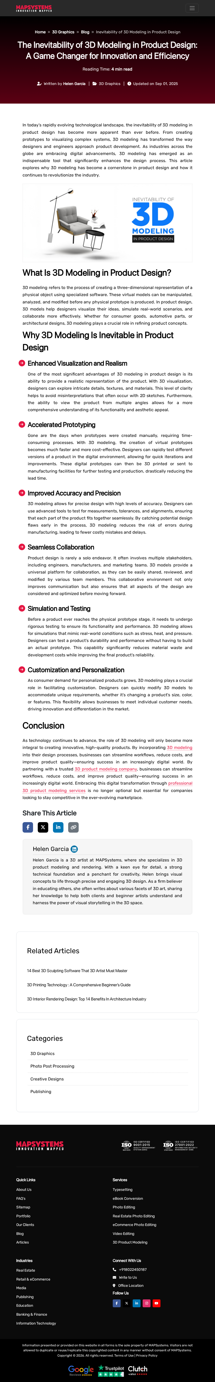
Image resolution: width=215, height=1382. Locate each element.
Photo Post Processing (52, 1066)
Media (21, 1288)
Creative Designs (47, 1078)
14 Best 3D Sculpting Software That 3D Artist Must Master (77, 970)
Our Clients (25, 1225)
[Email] (11, 589)
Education (24, 1305)
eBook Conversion (128, 1198)
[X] (43, 827)
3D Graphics (42, 1053)
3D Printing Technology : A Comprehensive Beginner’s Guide (79, 984)
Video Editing (123, 1233)
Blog (20, 1233)
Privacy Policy (147, 1355)
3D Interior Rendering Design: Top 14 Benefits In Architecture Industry (86, 999)
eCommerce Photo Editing (134, 1225)
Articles (22, 1242)
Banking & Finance (31, 1314)
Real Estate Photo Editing (134, 1216)
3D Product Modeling (130, 1242)
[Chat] (11, 574)
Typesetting (122, 1189)
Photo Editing (124, 1207)
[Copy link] (73, 827)
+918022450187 (133, 1269)
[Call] (11, 604)
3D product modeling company (106, 769)
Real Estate (25, 1270)
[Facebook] (28, 827)
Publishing (40, 1091)
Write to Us (128, 1277)
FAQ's (20, 1198)
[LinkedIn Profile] (74, 849)
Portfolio (23, 1216)
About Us (23, 1189)
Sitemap (23, 1207)
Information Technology (36, 1323)
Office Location (130, 1285)
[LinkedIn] (58, 827)
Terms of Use (124, 1355)
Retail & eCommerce (33, 1279)
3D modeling (179, 747)
